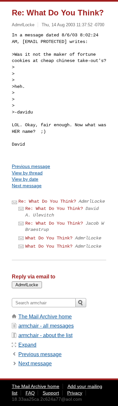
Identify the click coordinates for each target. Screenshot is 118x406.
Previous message (31, 166)
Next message (27, 185)
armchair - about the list (45, 335)
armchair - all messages (46, 326)
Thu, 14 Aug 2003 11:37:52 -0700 (73, 24)
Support (51, 393)
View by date (25, 179)
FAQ (30, 393)
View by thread (27, 172)
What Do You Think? (48, 238)
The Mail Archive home (45, 316)
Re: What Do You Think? (47, 201)
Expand (27, 345)
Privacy (74, 393)
